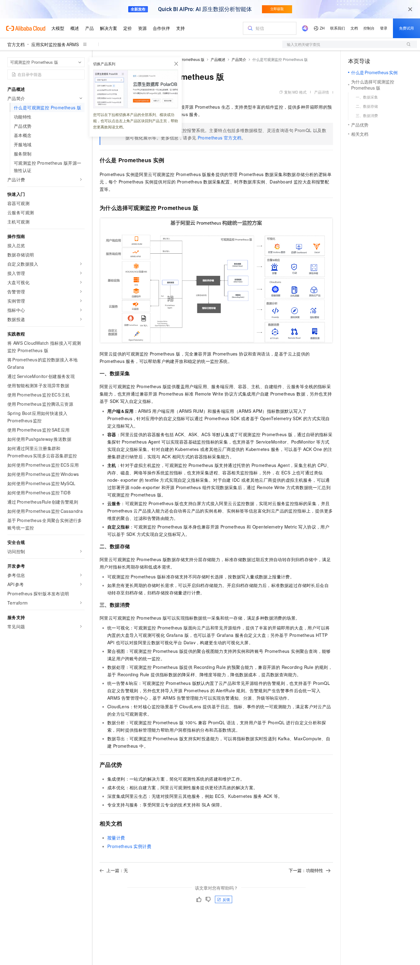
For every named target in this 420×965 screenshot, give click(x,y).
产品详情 (321, 91)
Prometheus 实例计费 (129, 846)
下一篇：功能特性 (306, 870)
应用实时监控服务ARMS (55, 44)
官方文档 (16, 44)
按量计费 (116, 837)
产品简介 (239, 59)
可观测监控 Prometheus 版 (182, 59)
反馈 (226, 899)
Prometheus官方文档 (220, 138)
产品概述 (218, 59)
